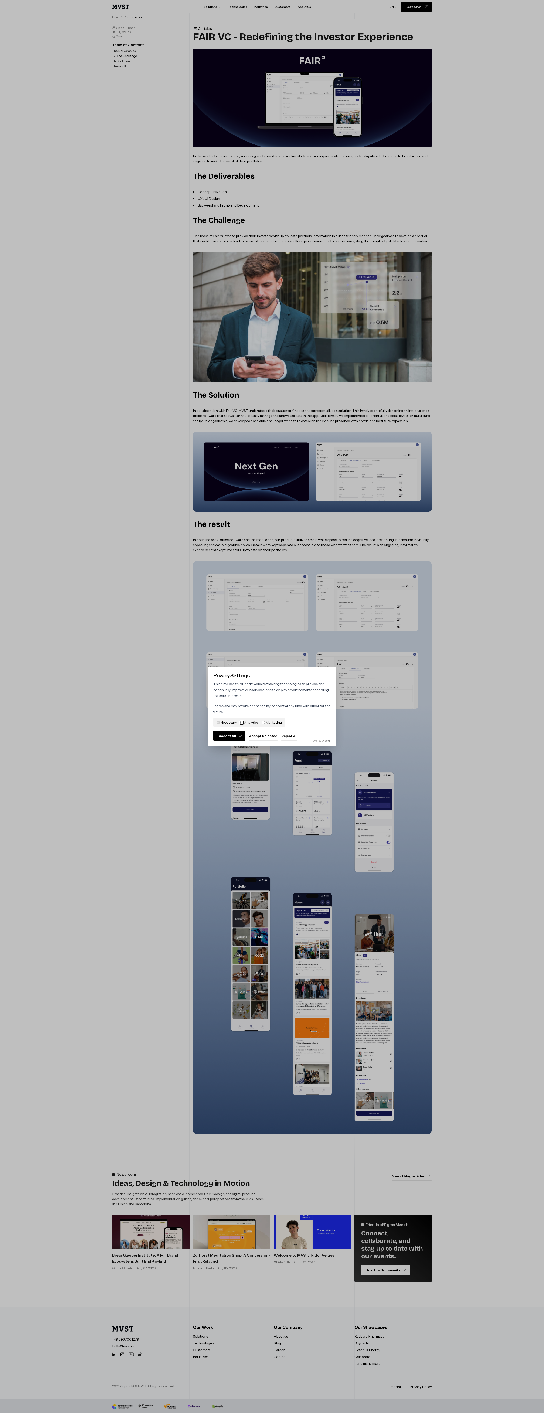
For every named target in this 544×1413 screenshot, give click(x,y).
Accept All (227, 736)
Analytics (251, 722)
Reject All (289, 736)
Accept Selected (263, 736)
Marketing (274, 722)
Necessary (228, 722)
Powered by (318, 740)
